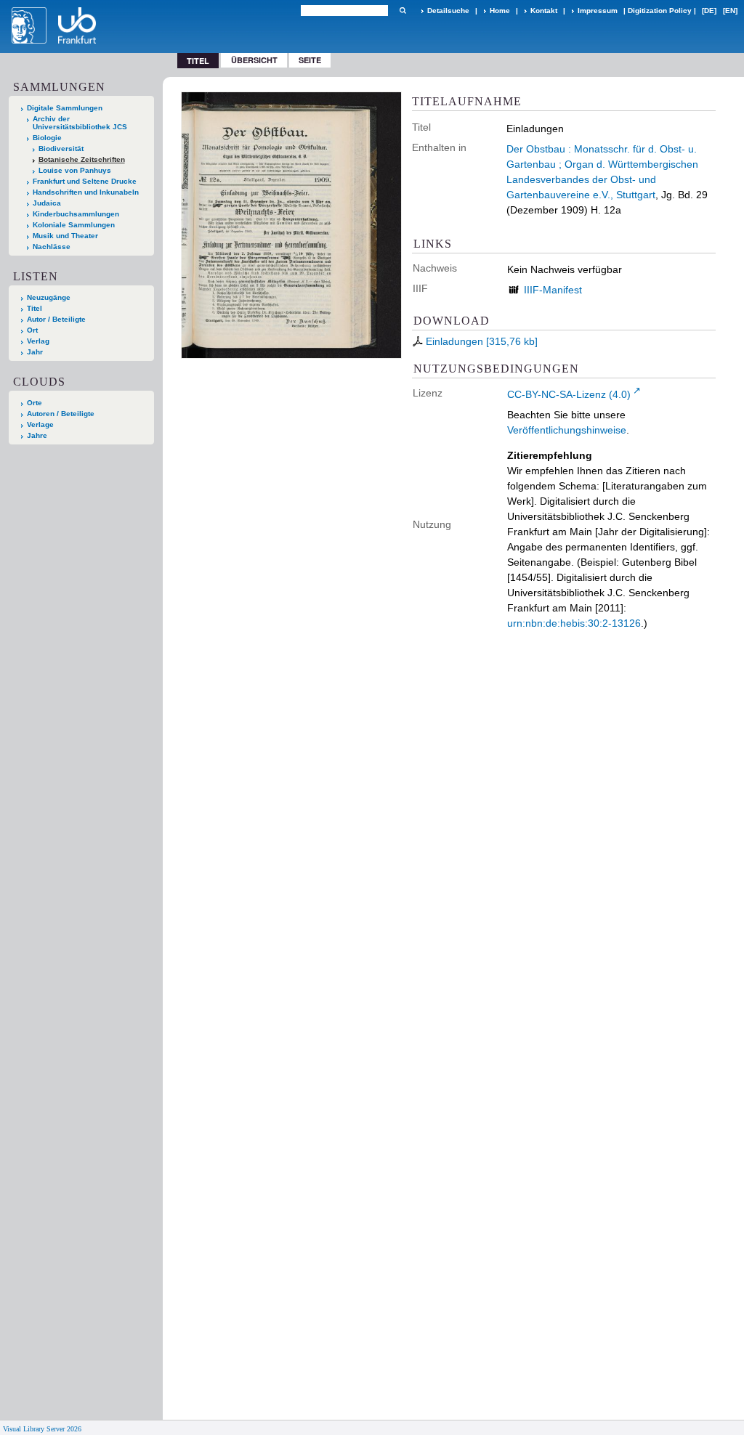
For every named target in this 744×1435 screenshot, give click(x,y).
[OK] (402, 10)
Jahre (37, 435)
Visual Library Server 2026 (42, 1429)
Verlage (40, 424)
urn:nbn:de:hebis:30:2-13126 (574, 623)
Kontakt (543, 11)
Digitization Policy (660, 11)
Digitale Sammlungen (64, 108)
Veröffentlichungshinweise (566, 430)
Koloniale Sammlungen (74, 225)
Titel (34, 308)
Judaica (47, 203)
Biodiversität (61, 149)
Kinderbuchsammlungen (76, 214)
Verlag (38, 341)
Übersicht (254, 59)
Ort (32, 330)
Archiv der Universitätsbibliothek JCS (80, 123)
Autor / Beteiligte (56, 319)
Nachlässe (51, 247)
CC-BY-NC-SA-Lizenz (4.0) (569, 394)
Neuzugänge (48, 297)
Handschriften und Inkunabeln (86, 192)
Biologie (47, 138)
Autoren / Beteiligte (60, 414)
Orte (34, 403)
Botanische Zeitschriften (82, 159)
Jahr (35, 352)
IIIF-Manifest (553, 290)
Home (500, 11)
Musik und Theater (65, 236)
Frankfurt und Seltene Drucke (85, 181)
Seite (310, 59)
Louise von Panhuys (75, 170)
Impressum (598, 11)
